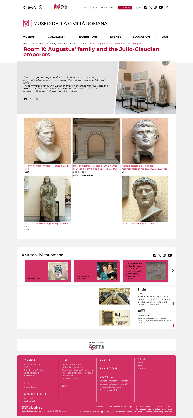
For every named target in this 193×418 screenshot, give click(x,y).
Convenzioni (68, 375)
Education (141, 36)
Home (26, 43)
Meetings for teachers (110, 387)
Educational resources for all (113, 384)
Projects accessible (109, 390)
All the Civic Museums (102, 7)
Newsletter (29, 375)
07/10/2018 (154, 299)
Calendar (142, 359)
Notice (141, 365)
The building (30, 387)
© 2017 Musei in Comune (88, 412)
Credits (140, 412)
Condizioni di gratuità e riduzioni (78, 370)
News (140, 362)
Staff (26, 367)
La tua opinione (69, 378)
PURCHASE (125, 7)
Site (27, 382)
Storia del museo (32, 364)
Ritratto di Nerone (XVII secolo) (138, 223)
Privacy (107, 412)
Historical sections (78, 43)
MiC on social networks (83, 277)
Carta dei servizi (31, 373)
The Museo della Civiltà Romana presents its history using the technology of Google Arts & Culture (134, 271)
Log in (137, 7)
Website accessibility (154, 412)
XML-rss (168, 412)
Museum (29, 36)
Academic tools (36, 394)
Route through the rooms (55, 43)
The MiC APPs (35, 278)
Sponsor (142, 368)
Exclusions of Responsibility (123, 412)
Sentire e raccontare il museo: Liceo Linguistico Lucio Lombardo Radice (154, 320)
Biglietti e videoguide (72, 367)
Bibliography (30, 401)
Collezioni (56, 36)
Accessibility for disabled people (77, 373)
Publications (30, 398)
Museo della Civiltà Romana (70, 23)
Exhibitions (88, 36)
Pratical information (71, 364)
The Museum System (34, 370)
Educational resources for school (115, 381)
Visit (164, 36)
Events (115, 36)
